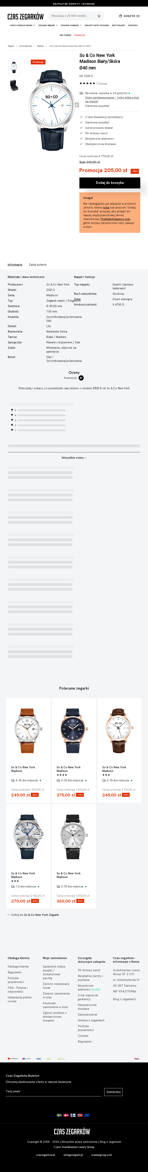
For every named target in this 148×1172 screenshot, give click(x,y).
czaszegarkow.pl (45, 1155)
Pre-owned (65, 35)
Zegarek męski (55, 301)
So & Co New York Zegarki (41, 915)
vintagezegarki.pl (73, 1155)
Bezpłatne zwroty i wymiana (74, 4)
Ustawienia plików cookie (20, 999)
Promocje (79, 35)
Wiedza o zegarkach (91, 1020)
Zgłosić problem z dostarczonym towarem (55, 1017)
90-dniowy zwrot (89, 970)
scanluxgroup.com (101, 1155)
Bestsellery (118, 25)
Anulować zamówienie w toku (55, 1005)
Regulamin (14, 972)
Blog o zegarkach (124, 999)
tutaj (106, 207)
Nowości (133, 25)
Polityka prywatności (16, 980)
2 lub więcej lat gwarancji (88, 997)
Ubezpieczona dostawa (87, 1007)
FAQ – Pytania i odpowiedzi (18, 990)
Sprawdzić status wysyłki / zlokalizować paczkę (54, 972)
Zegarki (11, 46)
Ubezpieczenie (87, 1015)
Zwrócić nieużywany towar (56, 986)
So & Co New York (25, 46)
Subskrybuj (113, 1092)
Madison (40, 46)
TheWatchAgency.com (115, 219)
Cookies (83, 1036)
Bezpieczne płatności (85, 987)
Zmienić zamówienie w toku (56, 995)
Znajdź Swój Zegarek (97, 25)
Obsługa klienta (18, 967)
